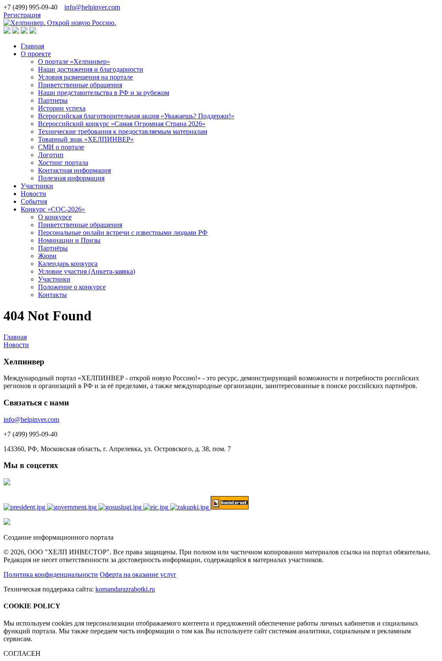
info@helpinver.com (92, 7)
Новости (33, 193)
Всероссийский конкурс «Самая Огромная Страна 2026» (121, 123)
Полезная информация (71, 178)
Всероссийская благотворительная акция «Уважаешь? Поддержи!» (136, 116)
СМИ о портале (61, 147)
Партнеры (53, 100)
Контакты (52, 294)
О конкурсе (55, 217)
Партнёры (53, 248)
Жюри (47, 255)
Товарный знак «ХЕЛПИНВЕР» (86, 139)
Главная (32, 46)
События (34, 201)
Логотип (50, 154)
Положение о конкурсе (72, 287)
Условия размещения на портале (85, 77)
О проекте (36, 53)
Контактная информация (74, 170)
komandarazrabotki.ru (125, 589)
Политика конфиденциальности (50, 574)
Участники (37, 186)
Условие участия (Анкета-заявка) (86, 271)
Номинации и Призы (69, 240)
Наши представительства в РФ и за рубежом (103, 92)
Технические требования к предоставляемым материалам (122, 131)
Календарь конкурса (68, 263)
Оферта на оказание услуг (138, 574)
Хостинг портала (63, 162)
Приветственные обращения (80, 85)
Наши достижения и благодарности (90, 69)
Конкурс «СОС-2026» (53, 209)
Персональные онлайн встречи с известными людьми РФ (123, 232)
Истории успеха (61, 108)
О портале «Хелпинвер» (74, 61)
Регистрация (22, 15)
